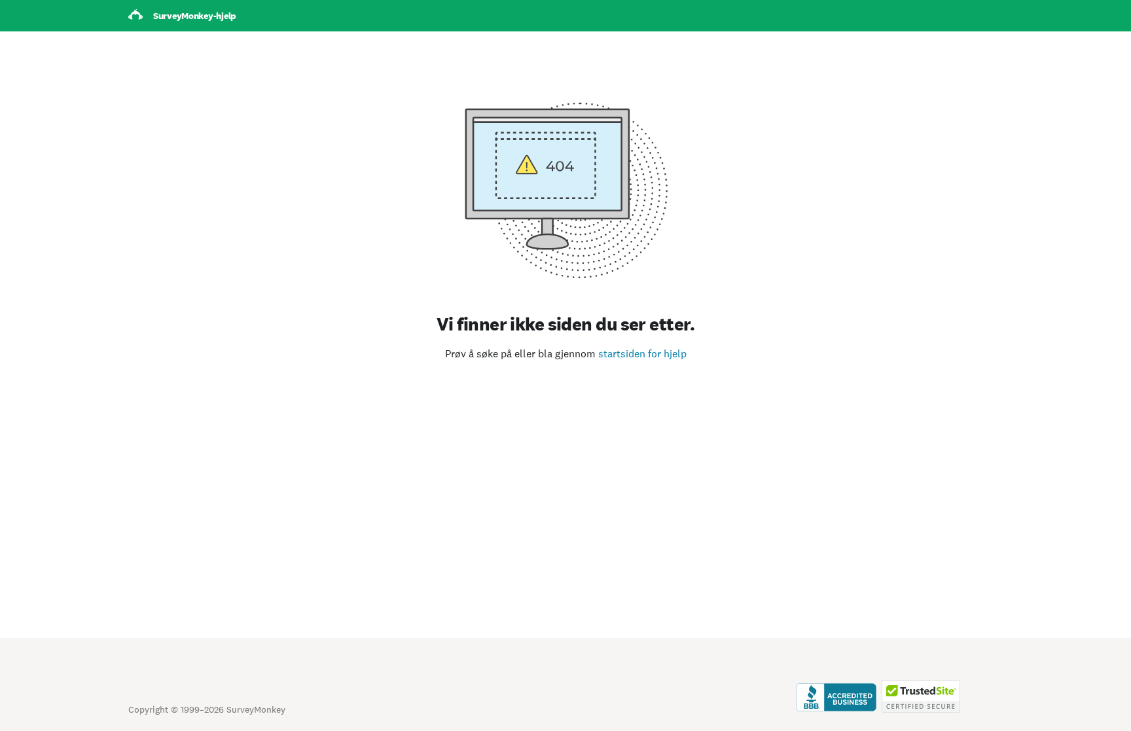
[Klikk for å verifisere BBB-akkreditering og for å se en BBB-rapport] (836, 709)
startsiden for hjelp (642, 354)
